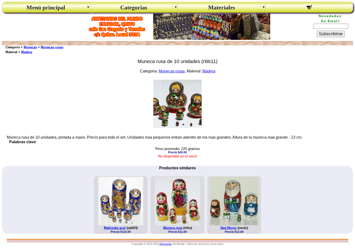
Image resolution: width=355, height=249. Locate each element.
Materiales (221, 7)
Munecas (30, 47)
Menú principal (46, 7)
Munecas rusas (52, 47)
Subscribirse (331, 33)
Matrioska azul (115, 228)
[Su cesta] (309, 8)
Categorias (133, 7)
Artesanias (165, 243)
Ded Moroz (228, 228)
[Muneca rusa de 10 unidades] (177, 127)
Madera (26, 52)
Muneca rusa (172, 228)
